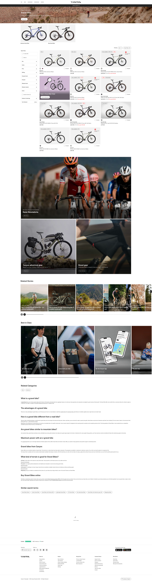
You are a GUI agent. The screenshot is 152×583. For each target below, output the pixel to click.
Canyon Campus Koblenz (62, 562)
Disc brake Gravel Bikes (81, 492)
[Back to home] (76, 2)
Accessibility (41, 571)
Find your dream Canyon (80, 559)
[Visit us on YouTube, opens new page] (40, 550)
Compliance (41, 569)
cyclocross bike (70, 411)
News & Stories (60, 559)
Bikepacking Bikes (108, 492)
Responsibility (42, 559)
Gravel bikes (115, 560)
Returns (96, 566)
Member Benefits (61, 563)
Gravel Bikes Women (26, 492)
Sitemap (59, 566)
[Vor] (25, 377)
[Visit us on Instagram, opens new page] (37, 550)
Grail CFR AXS (103, 122)
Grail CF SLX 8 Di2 (73, 122)
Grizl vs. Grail (80, 451)
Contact (96, 569)
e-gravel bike (24, 441)
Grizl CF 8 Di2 (103, 70)
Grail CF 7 (41, 147)
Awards (40, 560)
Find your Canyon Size (80, 562)
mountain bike (63, 411)
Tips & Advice (60, 560)
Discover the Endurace (25, 462)
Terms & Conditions (43, 565)
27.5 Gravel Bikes (71, 492)
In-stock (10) (26, 53)
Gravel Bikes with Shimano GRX (48, 492)
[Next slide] (24, 314)
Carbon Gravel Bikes (35, 492)
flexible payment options (57, 480)
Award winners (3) (27, 94)
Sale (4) (25, 57)
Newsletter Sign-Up (27, 549)
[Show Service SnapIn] (151, 291)
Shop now (26, 270)
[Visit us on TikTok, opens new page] (46, 550)
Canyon (22, 10)
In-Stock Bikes (79, 560)
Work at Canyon (42, 562)
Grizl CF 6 (41, 70)
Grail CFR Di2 (42, 122)
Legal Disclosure (42, 566)
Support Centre (97, 559)
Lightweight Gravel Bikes (60, 492)
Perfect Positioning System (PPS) (54, 479)
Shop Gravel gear (82, 270)
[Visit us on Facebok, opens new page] (34, 550)
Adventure (28, 390)
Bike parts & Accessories (117, 563)
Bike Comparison (79, 563)
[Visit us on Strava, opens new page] (43, 550)
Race (23, 390)
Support (42, 2)
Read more (26, 215)
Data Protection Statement (44, 568)
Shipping (96, 562)
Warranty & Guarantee (99, 565)
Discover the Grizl (24, 468)
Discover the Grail (24, 465)
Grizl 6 (71, 70)
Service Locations (98, 560)
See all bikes (24, 19)
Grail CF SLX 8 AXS (104, 96)
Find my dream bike (45, 97)
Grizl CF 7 (72, 147)
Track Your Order (98, 568)
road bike (59, 402)
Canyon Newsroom (42, 563)
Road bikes (115, 559)
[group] (76, 34)
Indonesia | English (126, 579)
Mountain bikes (116, 562)
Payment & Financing (99, 563)
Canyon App (60, 565)
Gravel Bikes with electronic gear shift (95, 492)
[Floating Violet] (42, 68)
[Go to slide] (52, 314)
